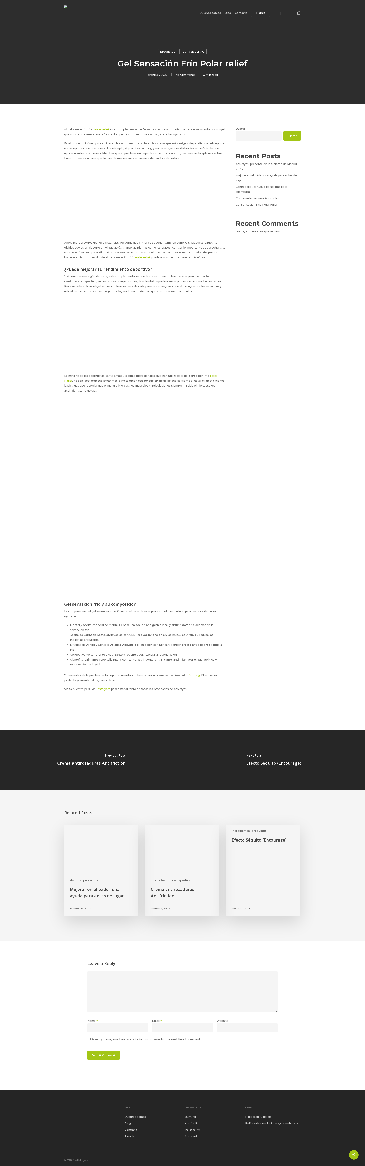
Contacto (131, 1129)
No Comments (185, 75)
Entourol (191, 1136)
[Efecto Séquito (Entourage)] (273, 760)
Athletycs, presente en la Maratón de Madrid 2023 (266, 166)
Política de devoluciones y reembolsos (271, 1123)
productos (167, 51)
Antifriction (192, 1123)
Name (92, 1020)
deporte (75, 880)
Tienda (129, 1136)
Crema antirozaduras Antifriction (258, 198)
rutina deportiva (193, 51)
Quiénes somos (135, 1117)
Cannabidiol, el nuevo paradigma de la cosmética (261, 189)
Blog (128, 1123)
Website (222, 1020)
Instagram (103, 689)
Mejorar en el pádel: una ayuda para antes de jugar (266, 178)
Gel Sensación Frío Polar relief (256, 204)
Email (157, 1020)
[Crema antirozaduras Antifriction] (91, 760)
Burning (194, 675)
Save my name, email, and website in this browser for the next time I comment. (146, 1039)
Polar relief (101, 129)
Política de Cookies (258, 1117)
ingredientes (241, 831)
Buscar (240, 128)
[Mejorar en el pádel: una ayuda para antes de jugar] (101, 871)
